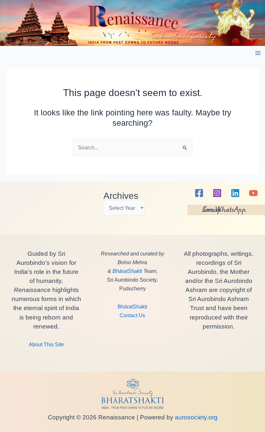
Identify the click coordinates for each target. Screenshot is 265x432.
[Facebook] (199, 193)
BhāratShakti (127, 271)
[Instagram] (217, 193)
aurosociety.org (195, 417)
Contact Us (132, 315)
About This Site (46, 344)
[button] (226, 209)
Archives (120, 195)
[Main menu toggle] (257, 53)
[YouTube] (253, 193)
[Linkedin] (235, 193)
